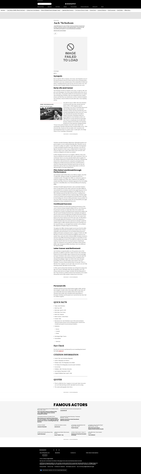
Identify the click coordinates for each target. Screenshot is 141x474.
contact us (60, 351)
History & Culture (40, 6)
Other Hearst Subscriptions (92, 452)
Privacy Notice (43, 466)
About (102, 6)
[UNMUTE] (60, 109)
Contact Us (73, 452)
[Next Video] (54, 113)
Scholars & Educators (85, 6)
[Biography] (70, 3)
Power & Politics (74, 6)
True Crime (58, 6)
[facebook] (56, 450)
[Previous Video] (48, 113)
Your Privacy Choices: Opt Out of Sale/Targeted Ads (54, 470)
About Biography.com (45, 452)
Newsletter (41, 0)
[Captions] (59, 119)
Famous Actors (70, 405)
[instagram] (59, 450)
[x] (53, 450)
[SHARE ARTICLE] (55, 34)
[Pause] (51, 113)
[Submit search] (50, 4)
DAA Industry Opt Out (71, 466)
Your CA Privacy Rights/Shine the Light (85, 466)
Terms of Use (50, 466)
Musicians (50, 6)
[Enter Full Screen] (61, 119)
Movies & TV (95, 6)
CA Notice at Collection (59, 466)
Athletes (65, 6)
